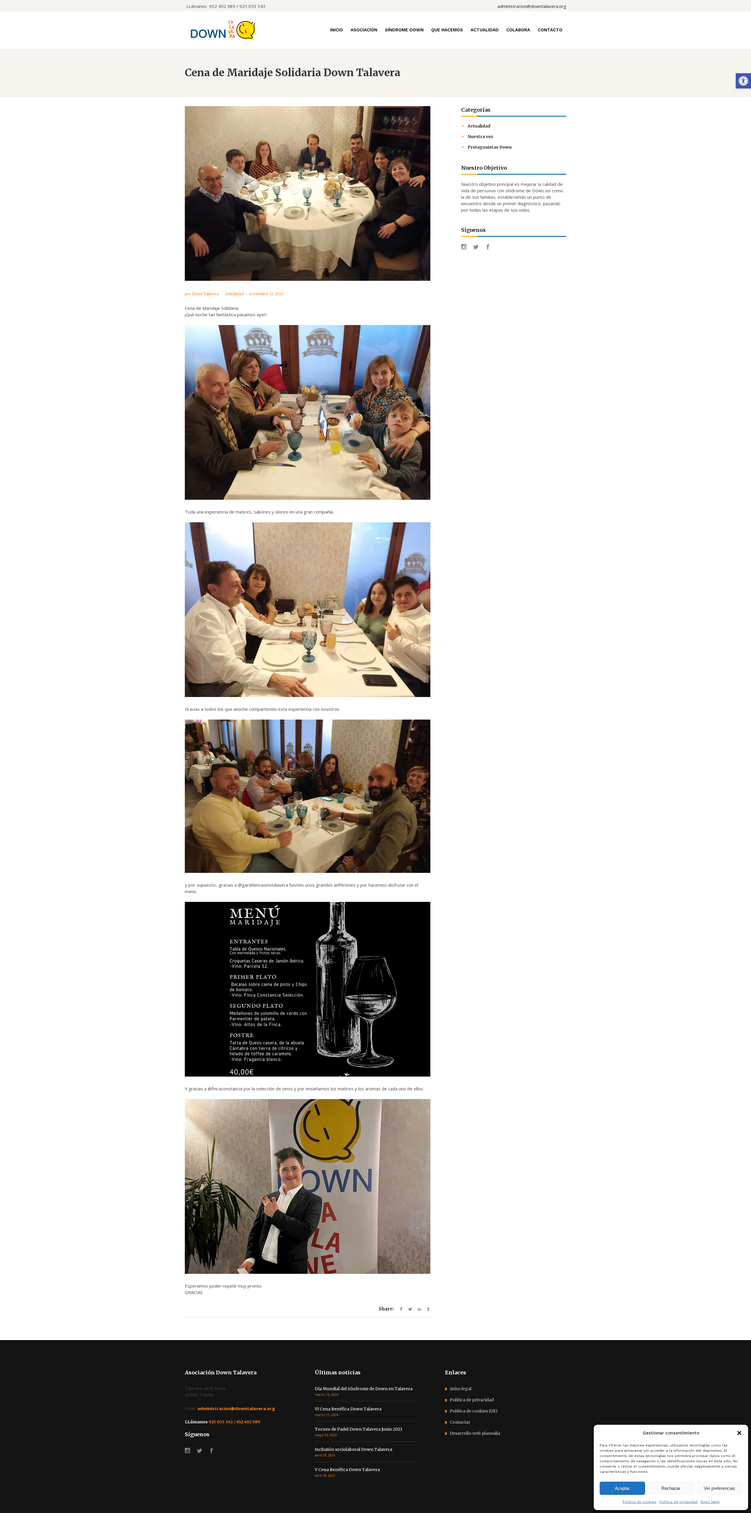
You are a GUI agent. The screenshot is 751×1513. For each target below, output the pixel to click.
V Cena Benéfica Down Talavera (347, 1469)
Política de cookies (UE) (474, 1411)
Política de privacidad (678, 1502)
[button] (743, 81)
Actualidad (234, 294)
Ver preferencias (719, 1488)
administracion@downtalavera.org (532, 6)
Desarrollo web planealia (475, 1433)
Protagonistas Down (490, 147)
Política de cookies (640, 1502)
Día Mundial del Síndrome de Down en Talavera (363, 1388)
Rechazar (671, 1488)
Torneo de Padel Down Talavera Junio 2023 (358, 1429)
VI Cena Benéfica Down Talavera (348, 1409)
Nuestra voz (480, 136)
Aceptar (622, 1488)
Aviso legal (710, 1502)
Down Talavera (206, 294)
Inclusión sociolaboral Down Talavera (353, 1449)
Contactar (460, 1422)
